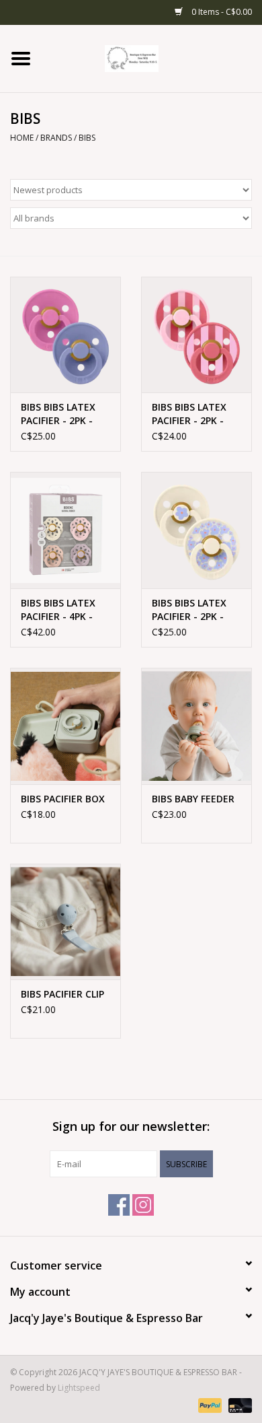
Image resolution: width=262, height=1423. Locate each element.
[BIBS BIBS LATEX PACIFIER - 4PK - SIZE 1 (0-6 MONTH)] (65, 530)
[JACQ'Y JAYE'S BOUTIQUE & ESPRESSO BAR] (152, 57)
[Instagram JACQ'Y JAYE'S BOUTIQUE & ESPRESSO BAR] (143, 1205)
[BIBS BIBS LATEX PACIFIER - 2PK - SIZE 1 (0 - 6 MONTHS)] (65, 335)
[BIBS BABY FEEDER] (196, 726)
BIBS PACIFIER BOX (63, 798)
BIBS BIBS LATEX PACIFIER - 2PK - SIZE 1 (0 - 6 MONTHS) (58, 414)
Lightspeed (79, 1387)
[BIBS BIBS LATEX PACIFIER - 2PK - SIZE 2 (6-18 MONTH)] (196, 335)
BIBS (87, 137)
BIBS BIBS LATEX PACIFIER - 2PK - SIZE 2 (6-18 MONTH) (189, 414)
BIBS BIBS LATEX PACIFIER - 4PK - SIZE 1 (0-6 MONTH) (58, 609)
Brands (56, 137)
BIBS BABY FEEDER (193, 798)
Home (22, 137)
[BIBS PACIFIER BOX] (65, 726)
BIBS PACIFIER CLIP (62, 993)
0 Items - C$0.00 (220, 12)
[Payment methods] (208, 1404)
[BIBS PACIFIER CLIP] (65, 922)
